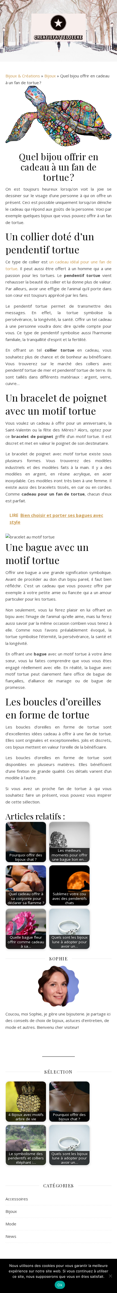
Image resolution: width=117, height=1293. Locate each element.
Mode (10, 1223)
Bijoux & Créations (22, 75)
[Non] (110, 1276)
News (10, 1236)
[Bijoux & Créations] (58, 28)
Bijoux (50, 75)
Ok (59, 1285)
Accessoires (16, 1198)
